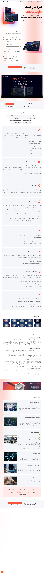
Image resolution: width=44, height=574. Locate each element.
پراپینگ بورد (25, 1)
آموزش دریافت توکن (15, 69)
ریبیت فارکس (8, 1)
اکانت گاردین (21, 1)
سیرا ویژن (17, 1)
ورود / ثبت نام (40, 3)
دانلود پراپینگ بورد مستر (39, 24)
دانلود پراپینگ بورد (31, 24)
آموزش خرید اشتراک (11, 106)
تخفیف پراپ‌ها (13, 1)
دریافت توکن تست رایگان (14, 67)
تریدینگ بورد (30, 1)
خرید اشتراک (10, 104)
